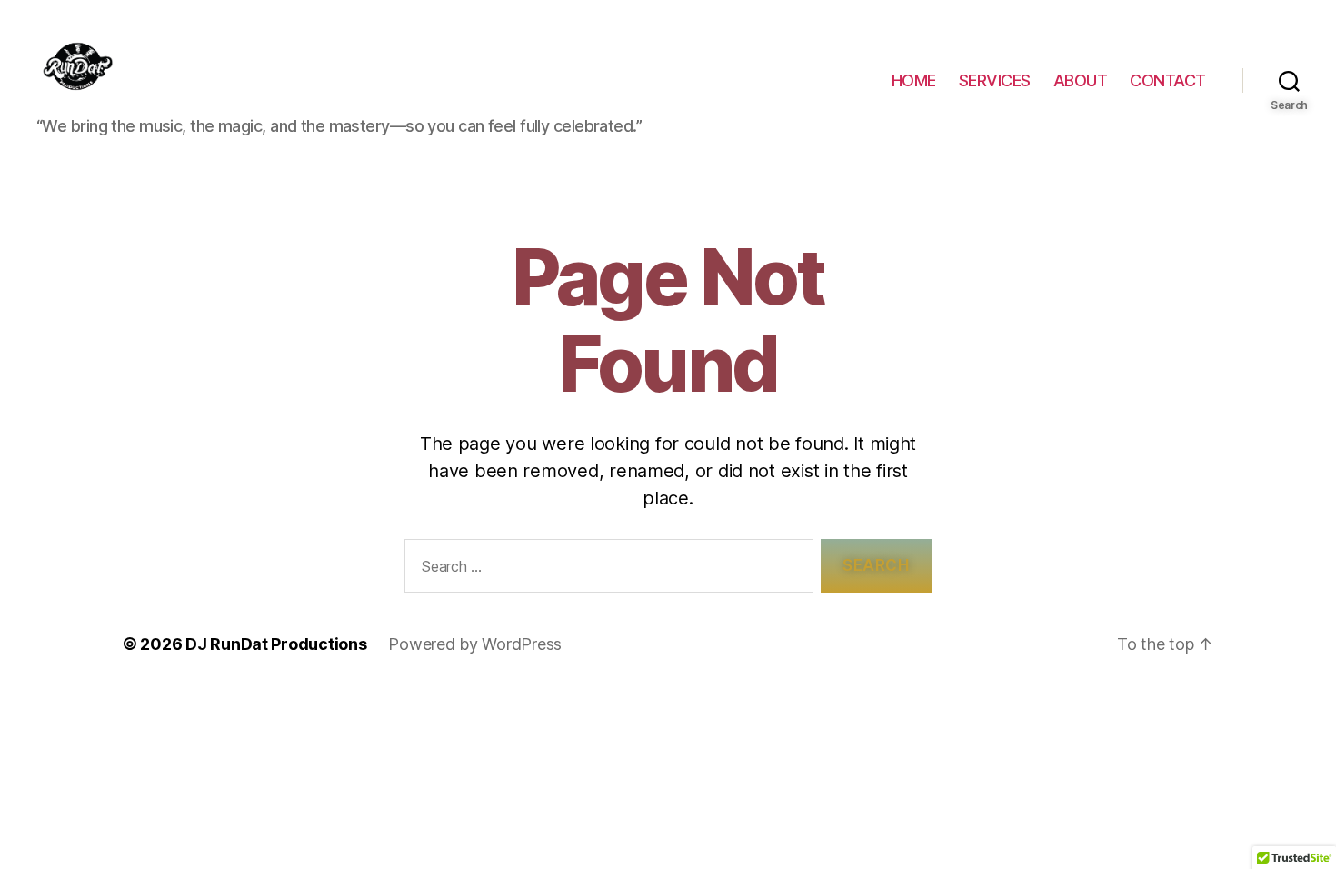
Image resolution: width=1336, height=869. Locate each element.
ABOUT (1080, 80)
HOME (914, 80)
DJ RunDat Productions (275, 644)
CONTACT (1168, 80)
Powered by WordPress (475, 644)
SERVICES (995, 80)
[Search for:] (605, 569)
